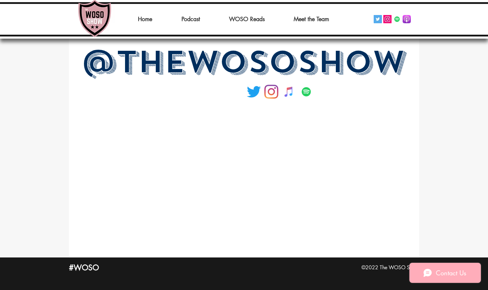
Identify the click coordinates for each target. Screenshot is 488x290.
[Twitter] (378, 19)
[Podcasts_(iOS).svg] (407, 19)
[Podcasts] (289, 92)
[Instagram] (387, 19)
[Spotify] (397, 19)
